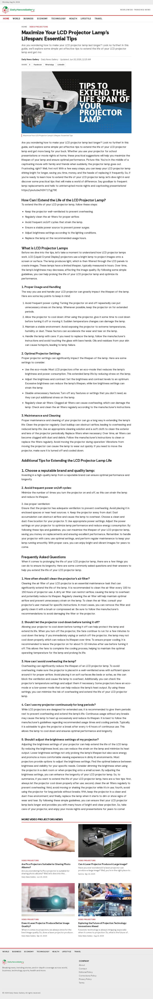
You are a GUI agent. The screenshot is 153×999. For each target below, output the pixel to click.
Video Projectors (38, 27)
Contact (83, 968)
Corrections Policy (87, 975)
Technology (58, 18)
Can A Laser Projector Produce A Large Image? (102, 864)
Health (73, 18)
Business (28, 18)
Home (6, 18)
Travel (98, 18)
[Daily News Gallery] (18, 9)
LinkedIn (61, 65)
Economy (42, 18)
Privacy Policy (85, 979)
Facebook (38, 65)
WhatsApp (49, 65)
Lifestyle (86, 18)
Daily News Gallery (30, 59)
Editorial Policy (86, 972)
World (16, 18)
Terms (81, 982)
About (82, 965)
